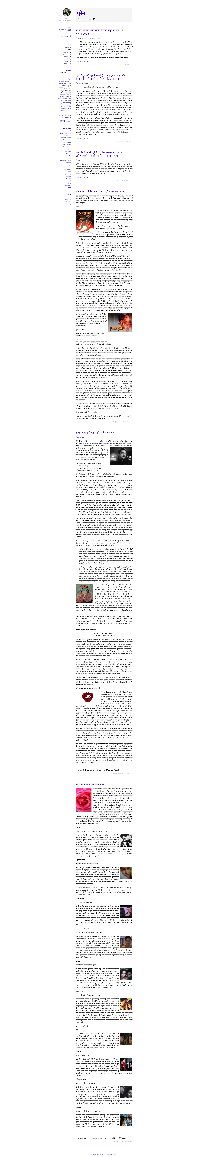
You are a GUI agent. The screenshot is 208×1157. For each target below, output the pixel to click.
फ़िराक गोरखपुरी (68, 121)
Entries (67, 199)
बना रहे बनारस (67, 174)
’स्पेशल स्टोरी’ (95, 1138)
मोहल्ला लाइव (68, 178)
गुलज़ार (59, 96)
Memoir (112, 180)
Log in (69, 197)
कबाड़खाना (68, 153)
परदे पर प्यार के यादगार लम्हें (90, 784)
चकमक (69, 96)
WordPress (113, 1154)
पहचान (69, 106)
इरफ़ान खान (68, 90)
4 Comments (129, 773)
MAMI (61, 83)
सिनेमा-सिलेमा (68, 185)
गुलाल (62, 96)
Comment (130, 64)
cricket (67, 47)
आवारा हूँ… (68, 18)
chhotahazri (68, 135)
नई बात (69, 172)
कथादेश (61, 92)
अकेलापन (64, 85)
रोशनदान (69, 113)
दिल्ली (61, 103)
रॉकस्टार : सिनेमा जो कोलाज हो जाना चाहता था (100, 191)
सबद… (69, 183)
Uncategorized (65, 63)
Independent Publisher (97, 1154)
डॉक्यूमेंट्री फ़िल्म (67, 98)
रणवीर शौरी (66, 111)
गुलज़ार (65, 96)
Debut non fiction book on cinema (65, 29)
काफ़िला (69, 158)
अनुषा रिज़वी (65, 88)
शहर (62, 118)
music (115, 180)
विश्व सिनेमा (67, 115)
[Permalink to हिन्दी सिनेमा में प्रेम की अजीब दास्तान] (80, 437)
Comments (66, 201)
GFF (69, 81)
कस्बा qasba (68, 156)
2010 (59, 81)
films (116, 64)
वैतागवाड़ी (69, 181)
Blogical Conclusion (65, 133)
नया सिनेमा (67, 103)
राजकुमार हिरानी (61, 112)
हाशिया (69, 187)
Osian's (65, 83)
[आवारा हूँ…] (67, 16)
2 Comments (129, 180)
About (69, 27)
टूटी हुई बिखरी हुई (67, 167)
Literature (65, 54)
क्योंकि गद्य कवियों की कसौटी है (64, 94)
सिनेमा (62, 121)
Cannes (62, 81)
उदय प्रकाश (68, 151)
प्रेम (66, 108)
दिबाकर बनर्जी (67, 100)
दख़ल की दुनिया (67, 169)
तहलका (62, 100)
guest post (66, 52)
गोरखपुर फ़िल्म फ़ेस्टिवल (65, 160)
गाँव (70, 94)
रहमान (69, 111)
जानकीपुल (68, 165)
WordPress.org (67, 204)
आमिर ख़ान (63, 90)
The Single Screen (66, 146)
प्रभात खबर (62, 108)
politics (67, 61)
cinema (66, 81)
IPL (58, 83)
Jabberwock (67, 142)
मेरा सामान (68, 176)
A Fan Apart (68, 131)
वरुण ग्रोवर (61, 115)
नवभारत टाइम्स (62, 106)
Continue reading (82, 61)
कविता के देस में (68, 92)
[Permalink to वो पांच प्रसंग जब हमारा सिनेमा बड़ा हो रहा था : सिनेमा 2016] (88, 38)
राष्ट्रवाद (65, 113)
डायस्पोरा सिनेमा (61, 98)
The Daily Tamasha (65, 144)
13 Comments (129, 422)
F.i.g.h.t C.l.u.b (67, 140)
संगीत (66, 118)
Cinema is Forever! (66, 137)
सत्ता (69, 118)
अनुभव (69, 149)
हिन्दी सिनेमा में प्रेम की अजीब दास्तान (95, 432)
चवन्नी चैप (68, 162)
